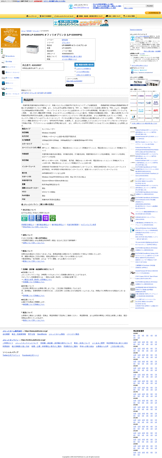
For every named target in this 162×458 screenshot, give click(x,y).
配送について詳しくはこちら (34, 261)
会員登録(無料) (38, 1)
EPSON (29, 31)
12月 (134, 342)
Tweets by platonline (136, 29)
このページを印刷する (83, 68)
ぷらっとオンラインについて (64, 16)
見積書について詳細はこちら (34, 282)
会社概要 (158, 51)
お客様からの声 (102, 346)
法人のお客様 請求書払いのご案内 (103, 4)
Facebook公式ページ (30, 355)
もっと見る (142, 53)
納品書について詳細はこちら (34, 304)
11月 (139, 342)
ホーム (23, 31)
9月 (147, 342)
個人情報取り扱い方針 (20, 346)
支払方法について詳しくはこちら (35, 227)
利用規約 (6, 346)
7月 (139, 335)
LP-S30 (40, 93)
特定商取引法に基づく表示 (72, 56)
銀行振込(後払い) (43, 224)
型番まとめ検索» (128, 8)
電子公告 (31, 334)
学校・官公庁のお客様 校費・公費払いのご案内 (107, 6)
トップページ (31, 16)
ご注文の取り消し (117, 346)
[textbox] (134, 6)
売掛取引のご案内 (71, 346)
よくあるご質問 (129, 16)
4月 (152, 335)
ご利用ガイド (45, 16)
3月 (156, 335)
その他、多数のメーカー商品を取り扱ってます (144, 123)
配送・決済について (113, 16)
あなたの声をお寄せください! (140, 65)
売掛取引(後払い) (27, 224)
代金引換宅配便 (73, 224)
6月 (143, 335)
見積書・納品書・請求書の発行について (89, 16)
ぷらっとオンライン (11, 340)
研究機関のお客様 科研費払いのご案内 (104, 8)
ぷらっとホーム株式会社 (142, 36)
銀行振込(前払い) (58, 224)
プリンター (36, 31)
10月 (143, 342)
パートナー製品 (73, 334)
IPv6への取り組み (149, 51)
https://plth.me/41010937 (74, 81)
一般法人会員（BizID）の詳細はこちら (37, 279)
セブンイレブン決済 (88, 224)
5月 (147, 335)
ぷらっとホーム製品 (57, 334)
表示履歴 (51, 1)
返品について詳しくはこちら (34, 320)
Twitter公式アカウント (11, 355)
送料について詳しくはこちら (34, 243)
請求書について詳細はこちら (34, 295)
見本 (18, 1)
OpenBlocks (42, 334)
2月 (134, 337)
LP (22, 93)
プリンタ (33, 93)
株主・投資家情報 (19, 334)
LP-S (26, 93)
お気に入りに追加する (83, 75)
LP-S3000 (47, 93)
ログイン (46, 1)
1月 (139, 337)
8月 (134, 335)
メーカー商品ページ (69, 59)
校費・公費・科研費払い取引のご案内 (46, 346)
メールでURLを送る (82, 72)
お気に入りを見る (60, 1)
